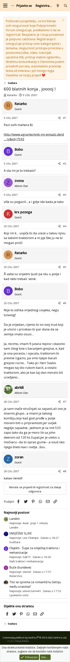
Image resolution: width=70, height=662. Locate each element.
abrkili (19, 387)
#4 (64, 226)
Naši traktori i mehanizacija (26, 561)
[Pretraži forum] (65, 6)
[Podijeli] (59, 117)
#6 (64, 303)
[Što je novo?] (58, 6)
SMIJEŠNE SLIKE (20, 533)
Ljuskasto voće (19, 595)
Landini (14, 519)
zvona (19, 180)
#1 (64, 118)
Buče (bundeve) (20, 567)
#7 (64, 401)
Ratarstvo (15, 576)
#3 (64, 195)
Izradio (18, 641)
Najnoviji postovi (16, 512)
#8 (64, 471)
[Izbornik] (5, 5)
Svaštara (14, 542)
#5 (64, 267)
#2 (64, 163)
